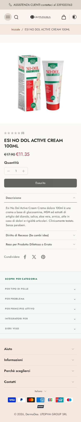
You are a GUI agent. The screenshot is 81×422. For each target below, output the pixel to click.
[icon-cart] (63, 17)
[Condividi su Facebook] (24, 256)
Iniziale (16, 29)
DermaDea (32, 414)
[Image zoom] (40, 83)
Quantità (11, 162)
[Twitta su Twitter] (34, 256)
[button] (40, 183)
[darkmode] (73, 16)
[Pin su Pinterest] (43, 256)
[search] (16, 17)
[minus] (8, 171)
